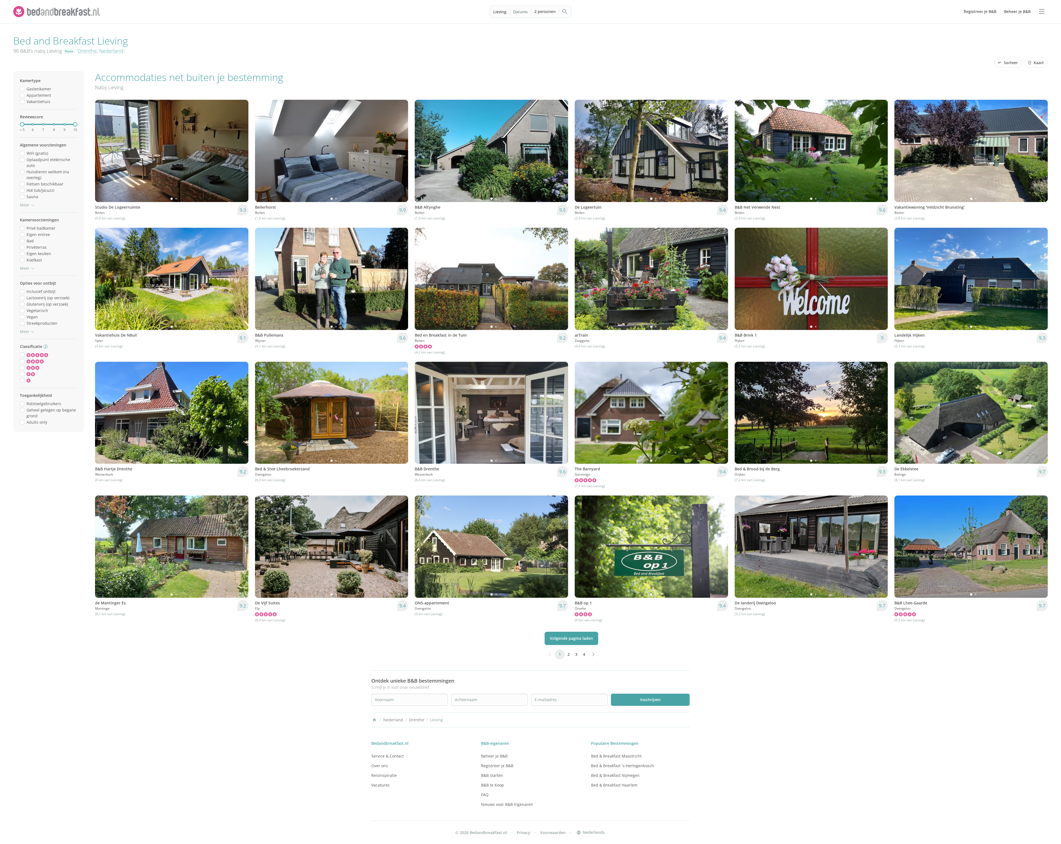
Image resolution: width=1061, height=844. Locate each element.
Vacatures (380, 785)
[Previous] (103, 151)
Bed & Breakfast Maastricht (616, 756)
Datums (520, 11)
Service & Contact (387, 756)
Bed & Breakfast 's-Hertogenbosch (622, 765)
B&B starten (492, 775)
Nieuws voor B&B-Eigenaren (507, 804)
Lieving (499, 11)
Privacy (523, 832)
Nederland (111, 51)
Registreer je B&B (497, 765)
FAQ (485, 794)
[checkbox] (22, 89)
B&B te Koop (492, 785)
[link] (57, 12)
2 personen (545, 11)
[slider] (22, 124)
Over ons (379, 765)
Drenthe (87, 51)
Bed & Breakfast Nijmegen (615, 775)
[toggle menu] (1042, 12)
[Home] (374, 720)
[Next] (241, 151)
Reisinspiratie (384, 775)
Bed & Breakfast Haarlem (614, 785)
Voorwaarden (553, 832)
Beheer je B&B (494, 756)
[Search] (565, 11)
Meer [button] (25, 205)
